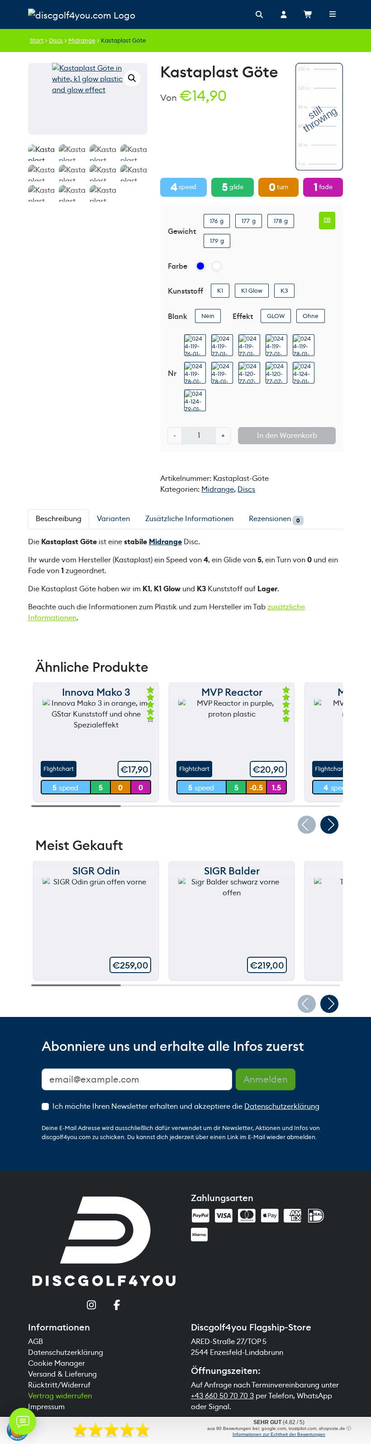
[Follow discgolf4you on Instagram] (91, 1306)
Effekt (243, 316)
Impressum (46, 1406)
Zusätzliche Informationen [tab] (189, 518)
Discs (56, 40)
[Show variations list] (327, 220)
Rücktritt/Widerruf (59, 1385)
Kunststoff (185, 291)
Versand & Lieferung (62, 1374)
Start (36, 40)
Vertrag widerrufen (60, 1396)
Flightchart (58, 769)
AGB (35, 1341)
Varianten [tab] (113, 518)
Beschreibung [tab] (58, 518)
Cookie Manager (56, 1363)
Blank (177, 316)
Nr (172, 373)
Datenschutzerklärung (281, 1106)
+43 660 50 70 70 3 (222, 1396)
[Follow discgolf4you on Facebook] (117, 1306)
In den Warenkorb (287, 435)
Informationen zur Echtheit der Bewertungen (279, 1434)
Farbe (177, 266)
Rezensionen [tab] (274, 519)
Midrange (81, 40)
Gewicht (182, 231)
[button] (132, 78)
